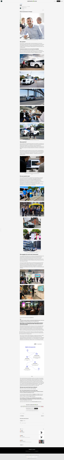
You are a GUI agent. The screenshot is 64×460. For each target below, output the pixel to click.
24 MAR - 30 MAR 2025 (22, 441)
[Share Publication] (55, 1)
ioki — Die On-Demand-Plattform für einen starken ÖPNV (29, 390)
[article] (32, 432)
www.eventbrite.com (35, 321)
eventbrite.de (31, 317)
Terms (34, 455)
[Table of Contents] (0, 230)
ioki (20, 319)
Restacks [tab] (24, 420)
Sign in (62, 1)
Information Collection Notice (32, 410)
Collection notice (37, 455)
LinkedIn (34, 394)
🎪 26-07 (21, 435)
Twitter (38, 394)
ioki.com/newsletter (34, 401)
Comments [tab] (21, 420)
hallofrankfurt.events (23, 437)
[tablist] (23, 420)
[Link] (18, 11)
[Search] (54, 1)
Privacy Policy (37, 410)
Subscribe (58, 1)
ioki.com (34, 388)
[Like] (20, 10)
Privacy (32, 455)
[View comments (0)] (22, 10)
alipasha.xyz (23, 432)
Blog (30, 396)
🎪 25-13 (21, 440)
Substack (29, 458)
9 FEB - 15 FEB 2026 (22, 436)
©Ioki (32, 376)
